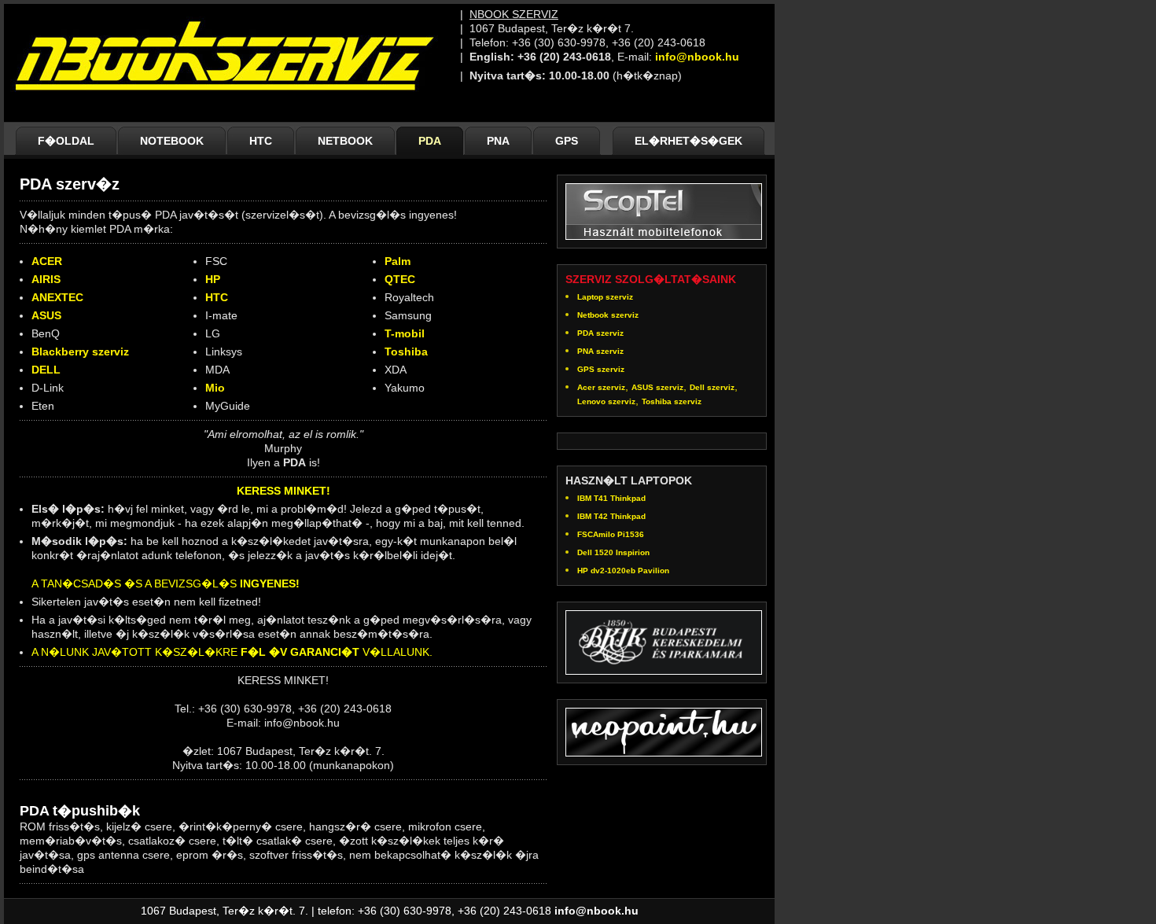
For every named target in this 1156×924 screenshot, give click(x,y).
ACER (46, 261)
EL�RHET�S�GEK (688, 140)
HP (212, 279)
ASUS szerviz (657, 387)
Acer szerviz (601, 387)
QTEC (400, 279)
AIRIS (46, 279)
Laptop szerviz (605, 297)
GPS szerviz (600, 369)
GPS (566, 140)
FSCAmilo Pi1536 (610, 534)
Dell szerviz (712, 387)
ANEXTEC (57, 297)
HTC (260, 140)
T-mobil (405, 333)
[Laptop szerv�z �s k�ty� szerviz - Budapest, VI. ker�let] (232, 110)
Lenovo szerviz (606, 401)
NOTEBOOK (172, 140)
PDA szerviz (600, 333)
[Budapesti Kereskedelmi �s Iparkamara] (663, 639)
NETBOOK (345, 140)
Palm (397, 261)
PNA (498, 140)
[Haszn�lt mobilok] (663, 208)
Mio (215, 387)
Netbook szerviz (608, 315)
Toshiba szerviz (671, 401)
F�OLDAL (66, 140)
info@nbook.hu (697, 56)
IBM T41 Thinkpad (611, 498)
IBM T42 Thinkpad (611, 516)
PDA (429, 140)
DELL (46, 369)
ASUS (46, 315)
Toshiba (406, 351)
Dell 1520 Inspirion (613, 552)
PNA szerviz (600, 351)
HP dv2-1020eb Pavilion (623, 570)
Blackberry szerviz (80, 351)
